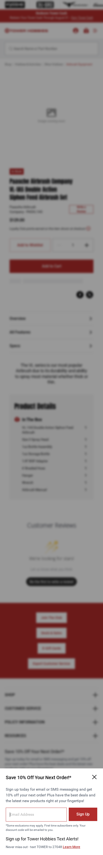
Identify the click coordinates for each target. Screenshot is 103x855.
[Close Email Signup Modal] (94, 777)
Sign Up (83, 814)
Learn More (71, 847)
